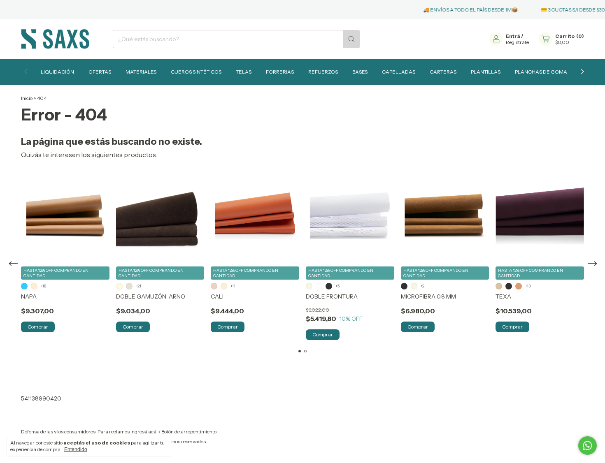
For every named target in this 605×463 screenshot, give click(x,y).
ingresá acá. (144, 431)
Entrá (513, 36)
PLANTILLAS (485, 72)
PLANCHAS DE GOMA (541, 72)
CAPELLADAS (398, 72)
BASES (360, 72)
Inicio (27, 98)
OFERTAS (99, 72)
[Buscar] (351, 39)
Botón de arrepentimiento (188, 431)
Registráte (517, 42)
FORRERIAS (280, 72)
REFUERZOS (323, 72)
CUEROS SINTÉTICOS (196, 72)
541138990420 (41, 398)
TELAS (243, 72)
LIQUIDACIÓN (57, 72)
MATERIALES (141, 72)
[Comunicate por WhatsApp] (587, 445)
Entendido (75, 449)
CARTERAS (443, 72)
